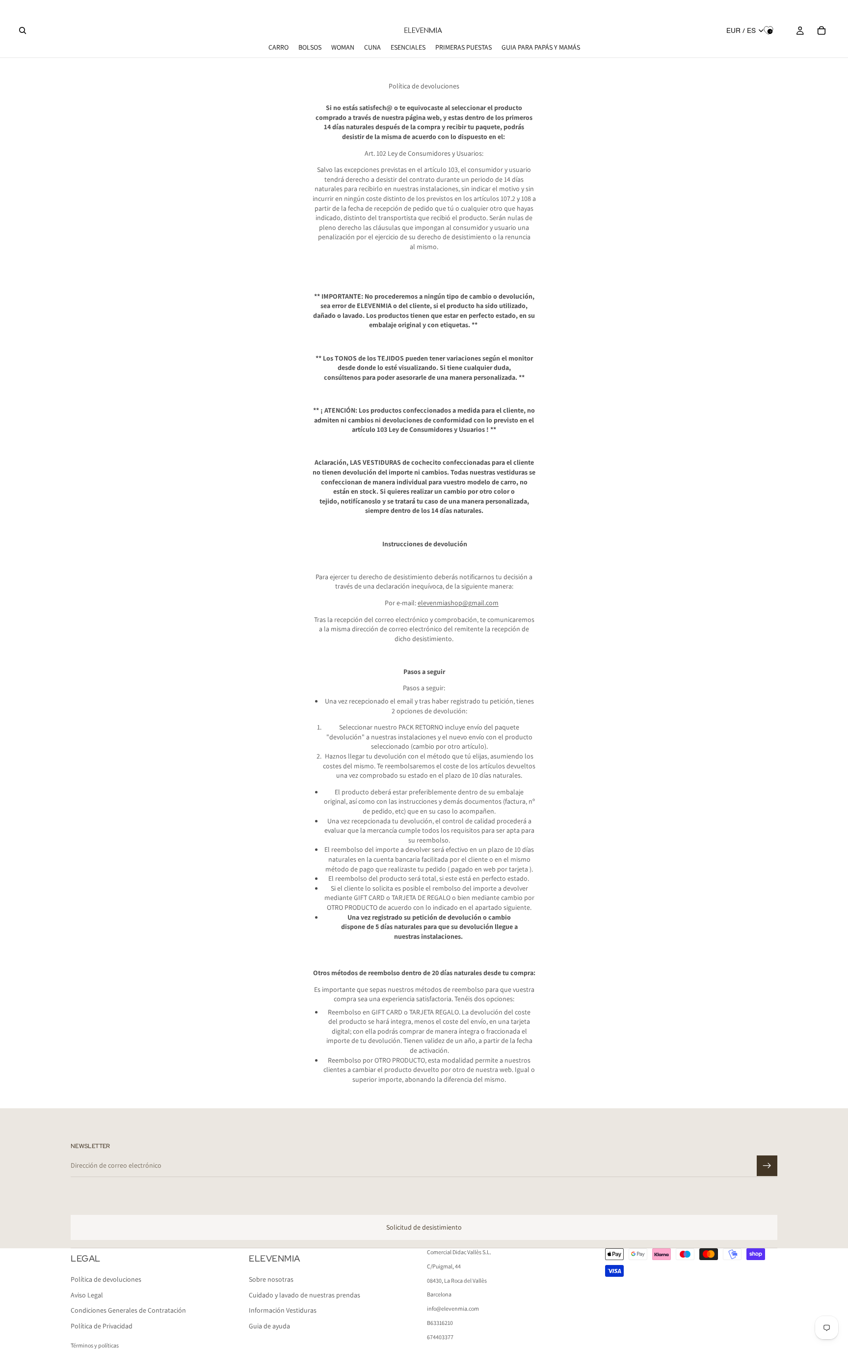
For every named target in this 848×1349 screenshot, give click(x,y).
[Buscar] (22, 30)
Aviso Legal (87, 1295)
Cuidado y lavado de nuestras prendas (304, 1295)
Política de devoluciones (106, 1279)
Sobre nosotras (271, 1279)
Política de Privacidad (101, 1325)
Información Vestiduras (283, 1310)
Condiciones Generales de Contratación (128, 1310)
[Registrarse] (767, 1165)
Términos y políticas (95, 1345)
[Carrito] (821, 30)
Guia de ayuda (269, 1325)
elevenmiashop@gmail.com (458, 602)
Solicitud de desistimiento (424, 1227)
